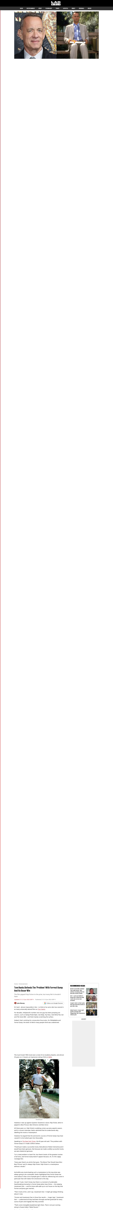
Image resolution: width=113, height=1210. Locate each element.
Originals (81, 8)
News (21, 8)
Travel (57, 8)
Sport (40, 8)
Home (16, 984)
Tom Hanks (41, 1009)
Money (73, 8)
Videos (89, 8)
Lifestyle (65, 8)
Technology (48, 8)
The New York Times (29, 1141)
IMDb (50, 1057)
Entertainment (31, 8)
